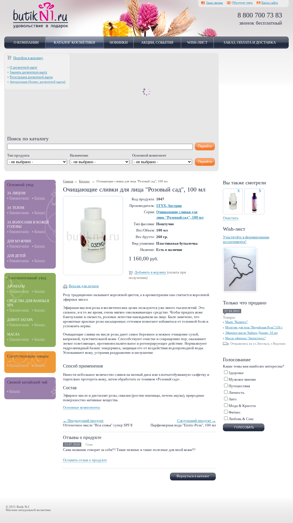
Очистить (230, 218)
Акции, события (157, 42)
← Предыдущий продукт (83, 420)
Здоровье (236, 373)
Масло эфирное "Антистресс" (245, 338)
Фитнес (235, 412)
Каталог (39, 197)
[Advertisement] (111, 96)
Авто (233, 399)
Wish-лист (197, 42)
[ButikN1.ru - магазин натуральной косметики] (40, 27)
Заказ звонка (214, 2)
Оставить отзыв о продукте (85, 460)
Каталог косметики (74, 42)
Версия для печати (84, 286)
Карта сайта (270, 2)
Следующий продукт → (196, 420)
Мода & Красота (242, 406)
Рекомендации (19, 197)
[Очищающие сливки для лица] (93, 272)
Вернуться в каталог (193, 476)
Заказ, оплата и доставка (249, 42)
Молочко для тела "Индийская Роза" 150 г (254, 327)
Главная (68, 181)
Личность (236, 392)
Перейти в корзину (28, 58)
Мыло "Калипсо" (236, 322)
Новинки (119, 42)
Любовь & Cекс (241, 419)
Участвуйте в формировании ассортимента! (246, 239)
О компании (26, 42)
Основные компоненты (81, 407)
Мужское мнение (242, 379)
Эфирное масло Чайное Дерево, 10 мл (251, 332)
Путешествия (239, 386)
